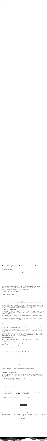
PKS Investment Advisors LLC (23, 393)
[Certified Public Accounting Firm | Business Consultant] (7, 1)
